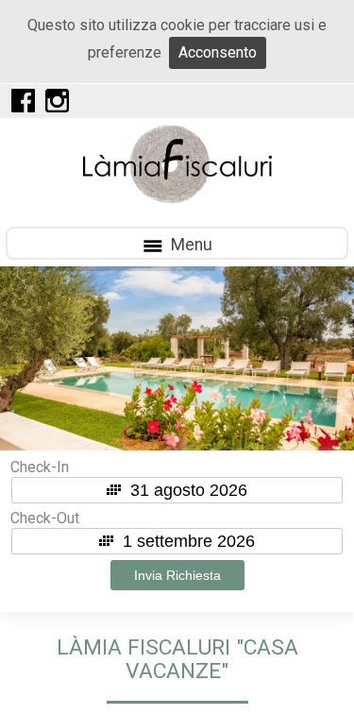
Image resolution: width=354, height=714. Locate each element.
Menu (187, 244)
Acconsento (217, 52)
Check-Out (44, 518)
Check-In (39, 467)
